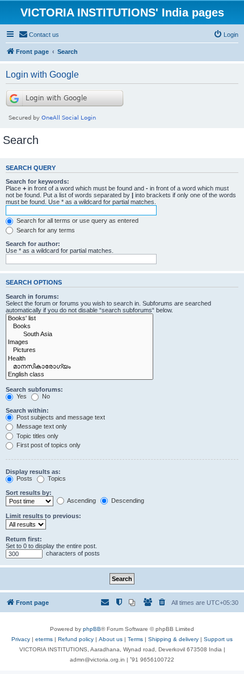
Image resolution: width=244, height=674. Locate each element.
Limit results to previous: (43, 515)
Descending (127, 500)
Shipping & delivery (173, 639)
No (45, 396)
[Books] (79, 326)
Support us (218, 639)
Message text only (41, 426)
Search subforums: (34, 389)
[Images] (79, 342)
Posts (23, 478)
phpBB (92, 629)
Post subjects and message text (60, 417)
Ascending (81, 500)
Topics (56, 478)
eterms (44, 639)
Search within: (27, 410)
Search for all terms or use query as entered (76, 220)
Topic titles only (36, 436)
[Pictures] (79, 350)
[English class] (79, 375)
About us (111, 639)
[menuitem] (39, 34)
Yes (21, 396)
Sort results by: (29, 492)
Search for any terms (45, 230)
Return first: (24, 539)
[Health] (79, 359)
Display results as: (33, 471)
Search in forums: (32, 296)
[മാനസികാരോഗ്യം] (79, 367)
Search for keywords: (37, 181)
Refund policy (76, 639)
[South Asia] (79, 334)
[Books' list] (79, 319)
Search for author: (33, 243)
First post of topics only (48, 445)
